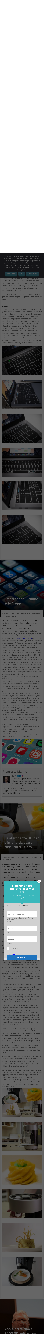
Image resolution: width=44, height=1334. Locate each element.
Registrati (22, 704)
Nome (9, 668)
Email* (9, 654)
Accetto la (14, 695)
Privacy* (10, 690)
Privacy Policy (12, 701)
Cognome (10, 679)
